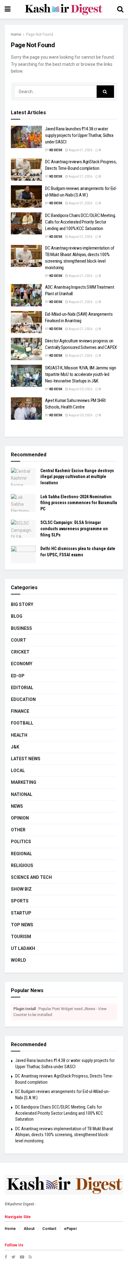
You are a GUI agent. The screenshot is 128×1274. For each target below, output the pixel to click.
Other (18, 829)
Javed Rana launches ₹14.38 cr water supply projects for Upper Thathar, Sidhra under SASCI (79, 135)
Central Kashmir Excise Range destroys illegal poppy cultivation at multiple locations (77, 476)
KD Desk (55, 150)
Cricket (20, 651)
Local (18, 770)
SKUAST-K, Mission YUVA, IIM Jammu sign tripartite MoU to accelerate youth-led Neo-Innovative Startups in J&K (80, 374)
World (18, 960)
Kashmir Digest (21, 1204)
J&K (15, 746)
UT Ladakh (23, 948)
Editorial (22, 687)
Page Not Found (39, 34)
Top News (22, 924)
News (17, 806)
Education (23, 699)
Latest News (25, 758)
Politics (21, 841)
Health (19, 735)
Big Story (22, 604)
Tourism (21, 936)
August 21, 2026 (80, 150)
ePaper (70, 1229)
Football (22, 723)
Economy (21, 663)
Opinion (20, 817)
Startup (21, 912)
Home (16, 34)
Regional (21, 853)
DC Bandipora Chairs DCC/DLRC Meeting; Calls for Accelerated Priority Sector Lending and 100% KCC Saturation (80, 222)
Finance (20, 711)
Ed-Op (18, 675)
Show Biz (21, 889)
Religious (22, 865)
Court (18, 640)
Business (21, 628)
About (29, 1229)
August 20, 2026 (80, 389)
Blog (16, 616)
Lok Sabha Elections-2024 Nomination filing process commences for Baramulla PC (78, 502)
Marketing (23, 782)
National (21, 794)
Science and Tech (31, 877)
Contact (49, 1229)
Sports (20, 900)
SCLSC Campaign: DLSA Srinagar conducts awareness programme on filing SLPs (74, 528)
